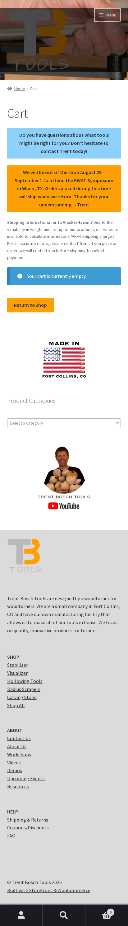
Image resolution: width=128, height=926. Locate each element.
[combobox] (64, 422)
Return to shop (30, 305)
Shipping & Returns (27, 820)
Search (64, 915)
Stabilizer (17, 665)
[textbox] (64, 423)
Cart (98, 909)
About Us (16, 746)
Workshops (19, 754)
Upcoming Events (26, 778)
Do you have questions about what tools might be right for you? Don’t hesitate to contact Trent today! (64, 143)
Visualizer (17, 673)
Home (19, 88)
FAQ (11, 835)
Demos (14, 770)
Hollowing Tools (25, 681)
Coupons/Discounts (28, 827)
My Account (21, 915)
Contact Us (19, 738)
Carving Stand (22, 697)
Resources (18, 786)
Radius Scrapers (23, 689)
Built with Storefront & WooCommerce (48, 890)
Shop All (16, 705)
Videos (14, 762)
